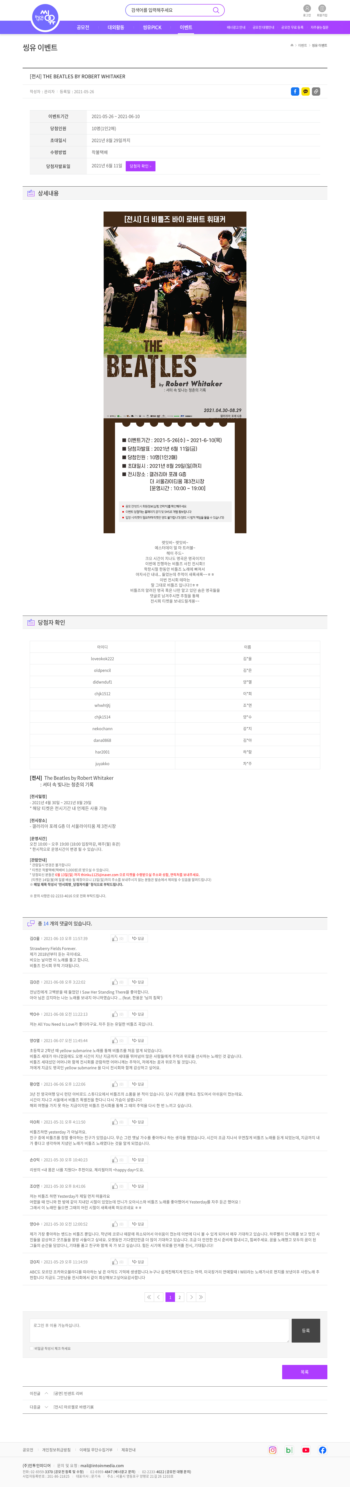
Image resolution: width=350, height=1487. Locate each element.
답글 (141, 938)
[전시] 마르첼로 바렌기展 (74, 1407)
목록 (305, 1372)
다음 (191, 1297)
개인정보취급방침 (56, 1449)
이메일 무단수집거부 (96, 1449)
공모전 (28, 1449)
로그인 (307, 15)
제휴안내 (128, 1449)
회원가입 (322, 15)
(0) (121, 938)
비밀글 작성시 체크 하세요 (53, 1348)
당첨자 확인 (140, 166)
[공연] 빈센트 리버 (68, 1393)
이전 (158, 1297)
